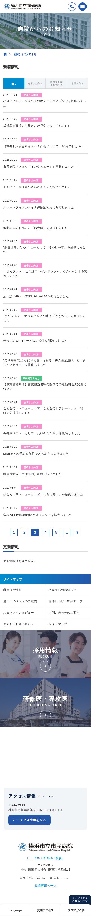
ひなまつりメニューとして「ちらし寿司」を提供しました (43, 494)
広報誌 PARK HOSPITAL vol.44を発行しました (36, 296)
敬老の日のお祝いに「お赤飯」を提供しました (35, 228)
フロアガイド (76, 910)
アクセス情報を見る (31, 820)
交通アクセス (45, 910)
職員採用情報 (12, 590)
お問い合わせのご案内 (64, 612)
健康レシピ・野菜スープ (66, 601)
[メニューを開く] (82, 6)
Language (15, 910)
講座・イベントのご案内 (20, 601)
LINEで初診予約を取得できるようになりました (36, 453)
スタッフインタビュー (18, 612)
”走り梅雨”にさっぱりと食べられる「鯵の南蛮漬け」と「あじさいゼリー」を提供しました (44, 362)
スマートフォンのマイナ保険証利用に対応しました (38, 207)
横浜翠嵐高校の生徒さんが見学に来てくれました (37, 125)
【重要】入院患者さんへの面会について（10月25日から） (43, 146)
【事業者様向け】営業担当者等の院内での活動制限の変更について (44, 386)
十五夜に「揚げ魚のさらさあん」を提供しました (37, 187)
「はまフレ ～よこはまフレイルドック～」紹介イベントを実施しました (45, 274)
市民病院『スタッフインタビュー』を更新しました (38, 166)
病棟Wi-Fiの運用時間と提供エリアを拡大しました (37, 515)
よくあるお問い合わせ (18, 624)
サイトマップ (58, 624)
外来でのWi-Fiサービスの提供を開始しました (34, 340)
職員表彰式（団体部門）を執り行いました (32, 474)
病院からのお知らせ (62, 590)
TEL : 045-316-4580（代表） (45, 858)
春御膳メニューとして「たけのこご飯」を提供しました (41, 433)
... (66, 532)
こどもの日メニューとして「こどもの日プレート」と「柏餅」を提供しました (43, 410)
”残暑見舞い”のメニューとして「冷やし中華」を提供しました (44, 250)
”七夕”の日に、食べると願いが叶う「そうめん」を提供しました (44, 318)
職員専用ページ (45, 885)
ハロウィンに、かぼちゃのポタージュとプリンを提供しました (44, 103)
